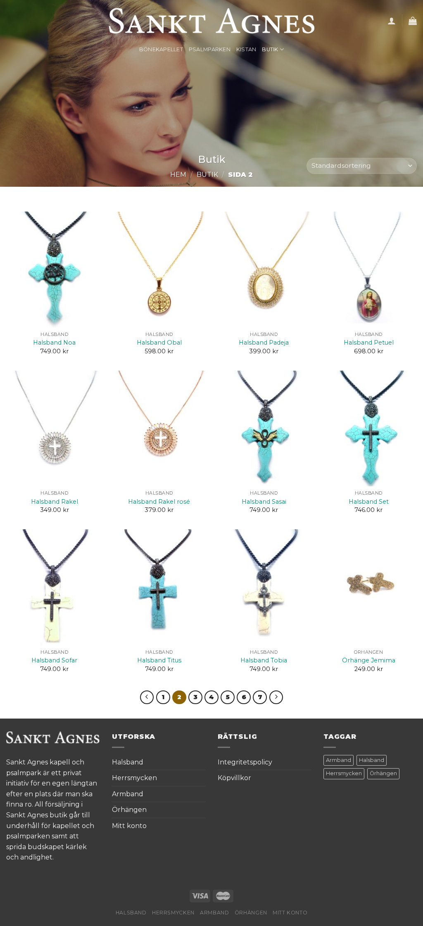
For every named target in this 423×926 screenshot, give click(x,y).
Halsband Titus (159, 660)
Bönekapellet (161, 49)
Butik (270, 49)
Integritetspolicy (245, 762)
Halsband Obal (159, 342)
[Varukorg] (413, 21)
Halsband (127, 762)
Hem (178, 175)
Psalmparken (210, 49)
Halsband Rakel (54, 501)
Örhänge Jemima (368, 660)
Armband (127, 794)
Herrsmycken (134, 778)
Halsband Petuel (369, 342)
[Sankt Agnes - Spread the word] (212, 20)
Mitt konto (129, 826)
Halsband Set (369, 501)
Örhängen (129, 810)
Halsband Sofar (54, 660)
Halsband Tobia (263, 660)
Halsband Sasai (264, 501)
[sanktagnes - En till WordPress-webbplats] (53, 737)
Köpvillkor (234, 778)
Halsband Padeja (264, 342)
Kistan (246, 49)
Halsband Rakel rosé (159, 501)
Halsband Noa (54, 342)
